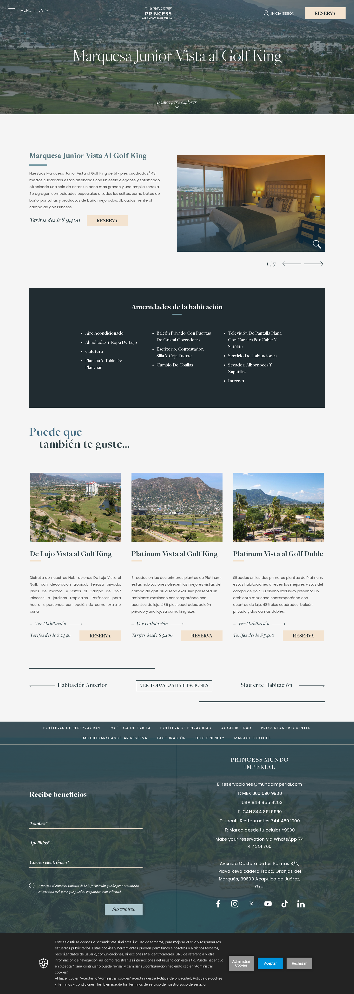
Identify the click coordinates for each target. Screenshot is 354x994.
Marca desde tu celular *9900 (262, 830)
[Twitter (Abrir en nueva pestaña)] (251, 903)
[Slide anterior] (292, 264)
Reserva (325, 13)
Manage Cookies (252, 738)
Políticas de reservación (71, 727)
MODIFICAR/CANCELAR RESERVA (115, 738)
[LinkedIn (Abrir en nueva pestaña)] (301, 903)
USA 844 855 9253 (262, 802)
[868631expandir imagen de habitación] (317, 245)
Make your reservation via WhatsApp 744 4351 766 (260, 842)
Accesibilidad (236, 727)
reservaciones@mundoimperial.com (262, 784)
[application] (177, 963)
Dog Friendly (210, 738)
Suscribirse (123, 910)
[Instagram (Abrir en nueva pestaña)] (234, 903)
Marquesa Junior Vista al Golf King (177, 57)
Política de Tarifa (130, 727)
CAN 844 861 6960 (262, 812)
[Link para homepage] (158, 13)
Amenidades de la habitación (177, 307)
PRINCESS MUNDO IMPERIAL (260, 764)
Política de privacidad (186, 727)
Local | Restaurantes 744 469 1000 (262, 821)
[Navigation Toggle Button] (13, 10)
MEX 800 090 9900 (262, 793)
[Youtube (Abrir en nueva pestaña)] (268, 903)
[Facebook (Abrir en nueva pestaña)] (218, 903)
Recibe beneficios (58, 795)
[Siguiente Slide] (314, 264)
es (41, 10)
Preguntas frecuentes (286, 727)
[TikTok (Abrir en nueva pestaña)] (284, 903)
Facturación (171, 738)
